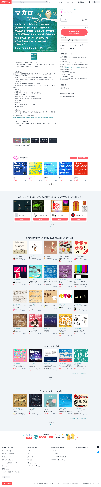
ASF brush (60, 215)
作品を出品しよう (81, 2)
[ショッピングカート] (90, 2)
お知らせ (53, 451)
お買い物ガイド (31, 454)
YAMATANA (22, 215)
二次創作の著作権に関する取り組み (11, 472)
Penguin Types (42, 215)
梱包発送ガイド (6, 466)
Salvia (14, 177)
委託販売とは (5, 469)
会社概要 (36, 483)
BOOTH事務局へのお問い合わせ (59, 460)
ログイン (60, 2)
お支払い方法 (65, 88)
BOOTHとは (69, 2)
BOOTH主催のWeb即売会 (33, 466)
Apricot (76, 177)
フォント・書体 (72, 9)
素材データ (63, 9)
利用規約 (41, 483)
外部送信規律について (77, 483)
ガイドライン (57, 483)
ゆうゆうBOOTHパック (76, 67)
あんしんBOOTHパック (65, 67)
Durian (60, 177)
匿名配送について (6, 457)
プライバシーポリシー (66, 483)
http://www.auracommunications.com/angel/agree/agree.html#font (33, 117)
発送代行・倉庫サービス (8, 460)
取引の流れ (65, 85)
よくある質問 (54, 454)
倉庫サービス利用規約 (48, 483)
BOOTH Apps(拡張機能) (8, 454)
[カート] (71, 12)
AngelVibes (24, 158)
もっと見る (50, 224)
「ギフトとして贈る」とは (68, 48)
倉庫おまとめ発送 (31, 463)
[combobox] (30, 2)
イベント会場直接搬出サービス (10, 463)
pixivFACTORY (63, 78)
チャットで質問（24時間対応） (59, 457)
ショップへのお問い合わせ (67, 96)
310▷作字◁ (79, 215)
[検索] (46, 2)
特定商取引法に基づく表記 (67, 93)
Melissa (46, 177)
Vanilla (30, 177)
